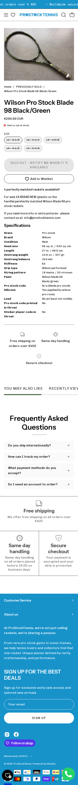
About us (11, 614)
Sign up (39, 718)
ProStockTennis (23, 763)
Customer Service (17, 600)
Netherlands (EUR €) (16, 756)
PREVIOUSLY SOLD (29, 86)
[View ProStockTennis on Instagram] (7, 734)
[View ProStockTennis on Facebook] (16, 734)
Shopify (51, 763)
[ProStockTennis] (39, 15)
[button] (63, 15)
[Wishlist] (13, 15)
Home (7, 86)
